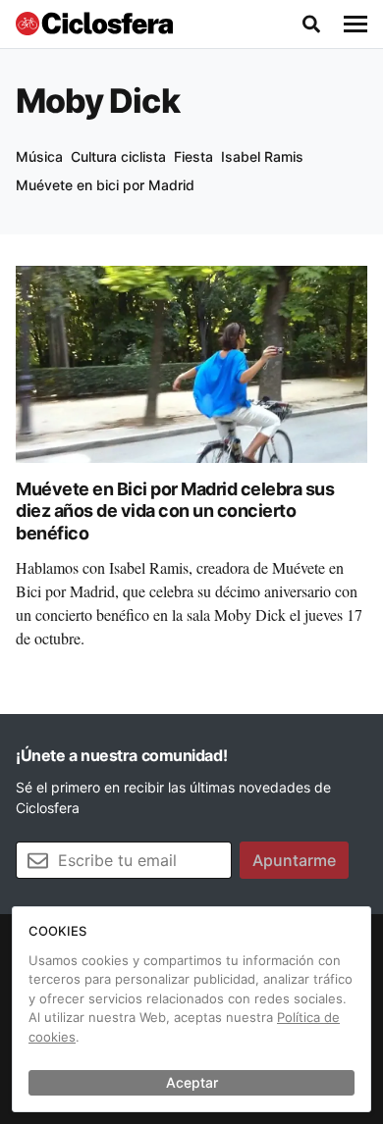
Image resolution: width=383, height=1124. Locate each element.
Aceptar (192, 1082)
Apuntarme (294, 860)
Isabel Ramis (262, 156)
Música (39, 156)
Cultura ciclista (118, 156)
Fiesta (193, 156)
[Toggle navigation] (355, 24)
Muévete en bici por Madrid (105, 185)
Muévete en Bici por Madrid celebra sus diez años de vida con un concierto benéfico (175, 511)
